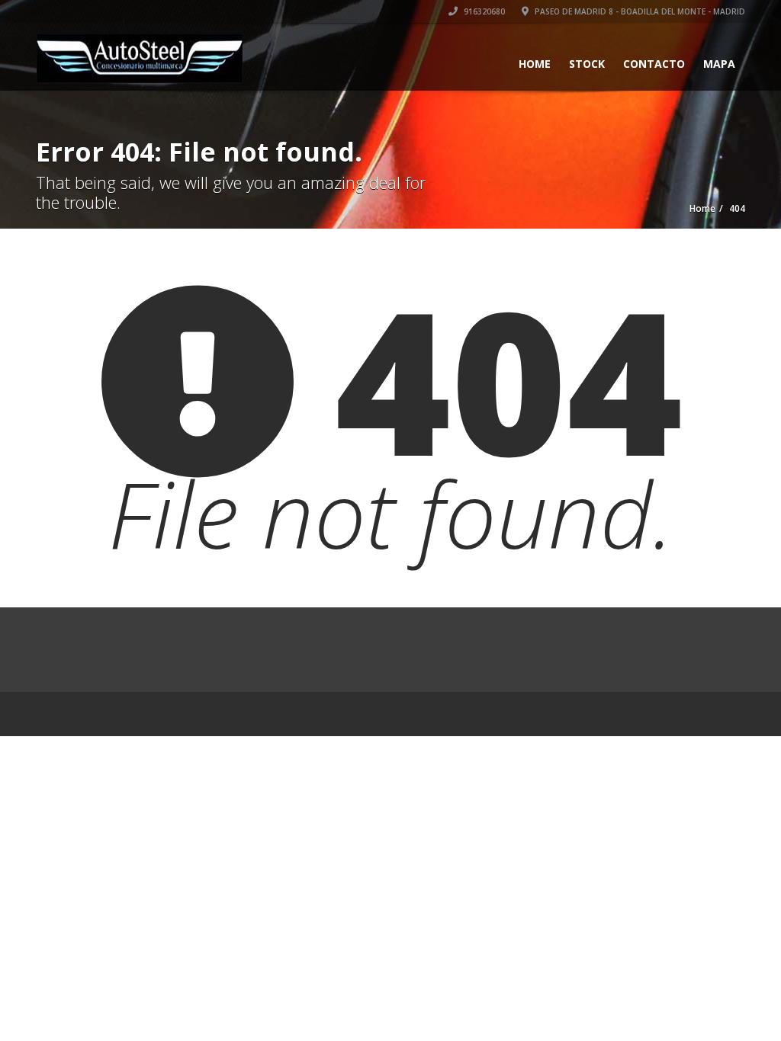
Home (535, 63)
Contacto (654, 63)
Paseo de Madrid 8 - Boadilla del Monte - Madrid (638, 11)
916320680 (483, 11)
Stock (587, 63)
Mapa (719, 63)
